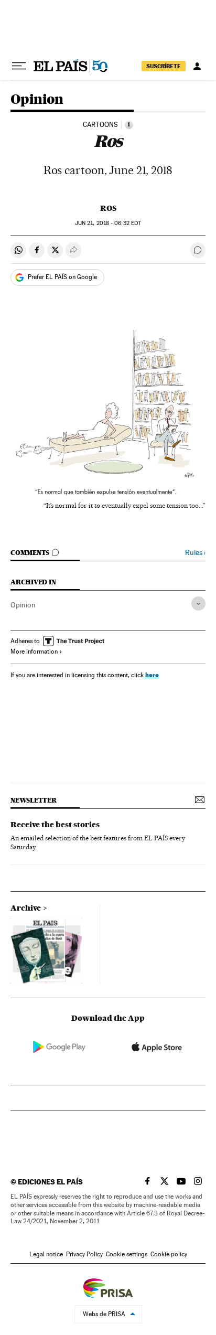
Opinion (36, 100)
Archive (25, 908)
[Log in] (197, 66)
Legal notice (46, 1254)
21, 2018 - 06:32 (108, 223)
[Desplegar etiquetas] (198, 603)
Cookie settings (126, 1254)
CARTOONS (100, 125)
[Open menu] (18, 66)
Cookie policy (168, 1254)
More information (34, 651)
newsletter (33, 800)
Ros (108, 208)
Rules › (195, 553)
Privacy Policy (84, 1254)
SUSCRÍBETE (163, 66)
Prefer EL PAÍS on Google (62, 277)
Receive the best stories (55, 824)
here (152, 675)
